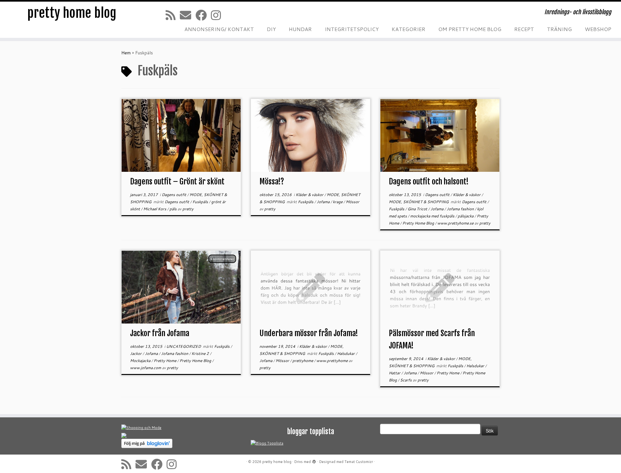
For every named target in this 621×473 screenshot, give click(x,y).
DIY (271, 29)
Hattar (395, 373)
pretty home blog (71, 13)
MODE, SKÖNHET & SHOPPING (419, 201)
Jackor (136, 353)
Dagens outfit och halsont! (429, 181)
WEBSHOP (598, 29)
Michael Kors (155, 209)
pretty (187, 209)
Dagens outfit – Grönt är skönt (177, 181)
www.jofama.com (146, 367)
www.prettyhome (332, 360)
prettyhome (303, 360)
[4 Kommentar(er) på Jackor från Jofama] (225, 267)
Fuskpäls (200, 201)
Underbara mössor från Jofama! (308, 333)
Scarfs (406, 380)
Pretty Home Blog (418, 223)
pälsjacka (466, 216)
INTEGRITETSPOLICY (352, 29)
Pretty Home (165, 360)
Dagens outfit (174, 194)
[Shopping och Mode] (141, 427)
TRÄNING (559, 29)
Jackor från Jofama (159, 333)
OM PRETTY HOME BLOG (469, 29)
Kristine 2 (200, 353)
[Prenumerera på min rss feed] (173, 15)
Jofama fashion (461, 209)
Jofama (324, 201)
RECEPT (524, 29)
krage (338, 201)
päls (173, 209)
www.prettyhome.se (455, 223)
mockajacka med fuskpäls (432, 216)
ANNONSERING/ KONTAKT (219, 29)
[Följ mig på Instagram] (218, 15)
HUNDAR (300, 29)
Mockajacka (140, 360)
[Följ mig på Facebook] (203, 15)
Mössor (352, 201)
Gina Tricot (418, 209)
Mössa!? (271, 181)
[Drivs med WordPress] (314, 460)
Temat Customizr (358, 461)
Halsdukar (346, 353)
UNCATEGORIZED (184, 346)
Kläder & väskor (310, 194)
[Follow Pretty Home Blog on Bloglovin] (146, 443)
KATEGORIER (408, 29)
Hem (126, 53)
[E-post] (187, 15)
